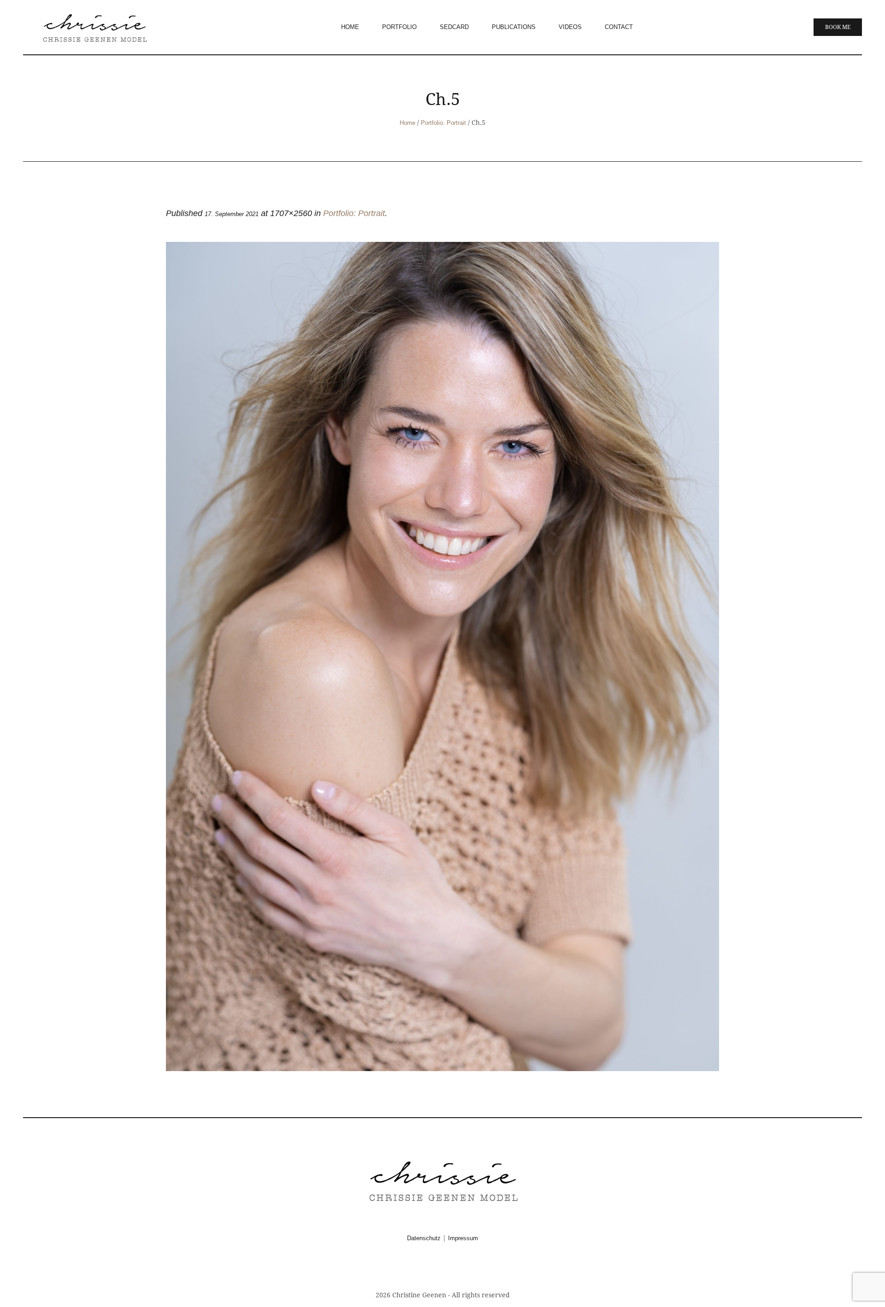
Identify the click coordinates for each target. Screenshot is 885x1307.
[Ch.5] (442, 656)
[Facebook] (431, 1269)
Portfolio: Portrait (443, 122)
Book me (837, 27)
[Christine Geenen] (442, 1180)
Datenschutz (424, 1238)
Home (407, 122)
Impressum (463, 1238)
